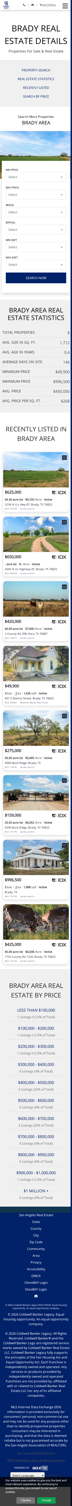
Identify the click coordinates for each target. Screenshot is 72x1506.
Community (36, 1249)
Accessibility (36, 1269)
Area (36, 1255)
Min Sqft (11, 240)
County (36, 1228)
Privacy (36, 1262)
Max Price (12, 187)
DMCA (36, 1276)
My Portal (49, 5)
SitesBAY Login (36, 1289)
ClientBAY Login (36, 1282)
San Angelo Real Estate (36, 1215)
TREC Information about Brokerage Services (36, 1460)
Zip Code (36, 1242)
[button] (65, 6)
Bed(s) (10, 205)
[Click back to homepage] (4, 4)
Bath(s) (10, 222)
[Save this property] (64, 457)
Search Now (36, 278)
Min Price (12, 169)
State (36, 1222)
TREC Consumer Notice (36, 1453)
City (36, 1235)
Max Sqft (12, 257)
